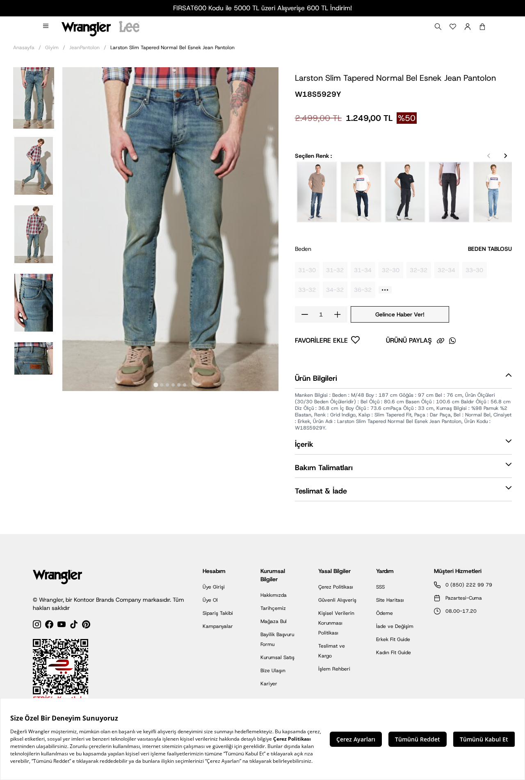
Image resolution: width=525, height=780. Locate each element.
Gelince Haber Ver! (400, 314)
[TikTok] (74, 625)
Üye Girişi (214, 587)
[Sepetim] (482, 26)
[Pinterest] (86, 625)
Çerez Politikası (335, 587)
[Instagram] (37, 625)
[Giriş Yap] (467, 26)
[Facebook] (49, 625)
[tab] (156, 385)
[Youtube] (61, 625)
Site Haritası (390, 600)
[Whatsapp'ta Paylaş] (452, 340)
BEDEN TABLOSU (490, 248)
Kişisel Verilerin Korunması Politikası (336, 623)
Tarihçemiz (273, 608)
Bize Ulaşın (272, 670)
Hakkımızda (273, 595)
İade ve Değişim (394, 626)
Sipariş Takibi (218, 613)
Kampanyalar (218, 626)
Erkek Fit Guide (393, 639)
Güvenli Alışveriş (337, 600)
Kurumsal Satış (277, 657)
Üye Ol (210, 600)
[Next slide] (505, 155)
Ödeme (384, 613)
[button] (33, 97)
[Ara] (438, 26)
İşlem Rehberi (334, 669)
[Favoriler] (453, 26)
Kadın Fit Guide (393, 652)
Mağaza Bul (273, 621)
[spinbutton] (321, 314)
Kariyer (268, 683)
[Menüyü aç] (46, 26)
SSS (380, 587)
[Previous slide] (488, 155)
